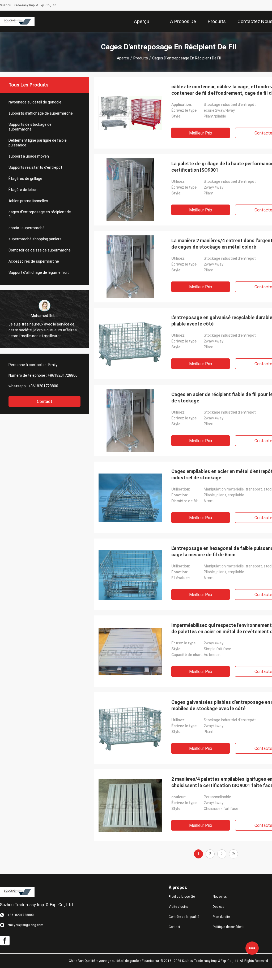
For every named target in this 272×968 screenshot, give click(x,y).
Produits (140, 58)
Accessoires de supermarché (33, 261)
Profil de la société (182, 896)
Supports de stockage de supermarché (30, 126)
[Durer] (233, 853)
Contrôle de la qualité (184, 917)
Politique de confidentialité (230, 927)
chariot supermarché (26, 228)
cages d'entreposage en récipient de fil (39, 214)
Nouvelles (220, 896)
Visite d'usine (178, 907)
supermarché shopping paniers (35, 239)
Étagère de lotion (22, 190)
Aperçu (123, 58)
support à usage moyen (28, 156)
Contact (44, 401)
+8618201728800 (63, 375)
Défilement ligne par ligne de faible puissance (37, 142)
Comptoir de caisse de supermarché (39, 250)
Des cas (218, 907)
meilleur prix (200, 133)
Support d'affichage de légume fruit (38, 272)
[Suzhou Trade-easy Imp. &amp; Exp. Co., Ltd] (17, 21)
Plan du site (221, 917)
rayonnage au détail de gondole (34, 102)
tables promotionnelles (28, 201)
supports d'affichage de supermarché (40, 113)
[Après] (221, 853)
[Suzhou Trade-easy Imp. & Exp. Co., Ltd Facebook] (5, 940)
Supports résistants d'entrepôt (35, 167)
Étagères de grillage (25, 178)
